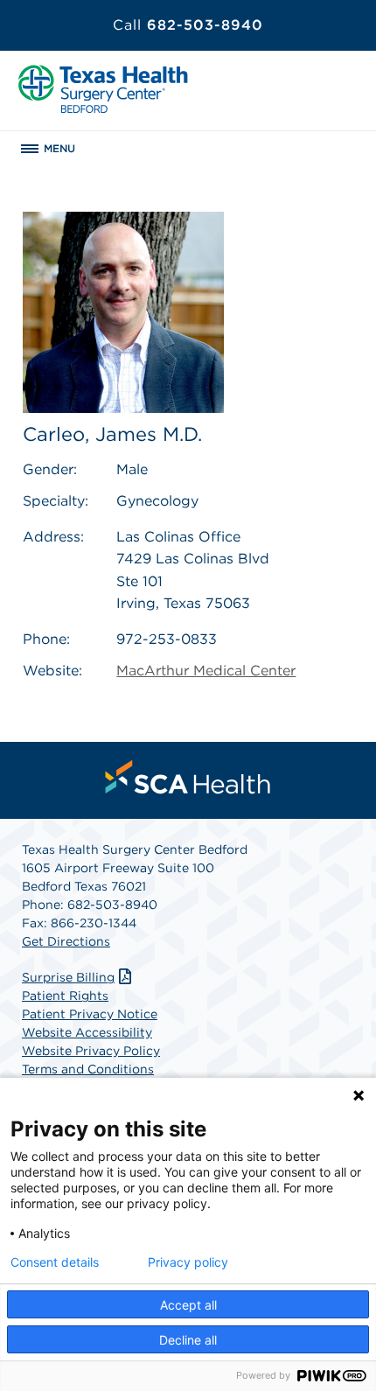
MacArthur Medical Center (206, 670)
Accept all (188, 1304)
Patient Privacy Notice (89, 1014)
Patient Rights (65, 996)
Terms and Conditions (88, 1069)
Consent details (54, 1262)
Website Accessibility (87, 1032)
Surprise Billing (68, 977)
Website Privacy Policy (91, 1051)
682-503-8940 (188, 25)
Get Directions (66, 941)
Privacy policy (188, 1262)
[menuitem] (188, 777)
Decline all (188, 1339)
